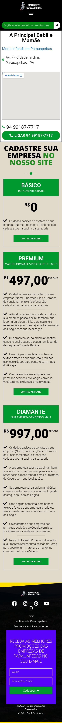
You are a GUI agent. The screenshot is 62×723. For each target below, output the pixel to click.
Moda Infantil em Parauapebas (27, 49)
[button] (31, 13)
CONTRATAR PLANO (31, 238)
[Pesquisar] (57, 25)
